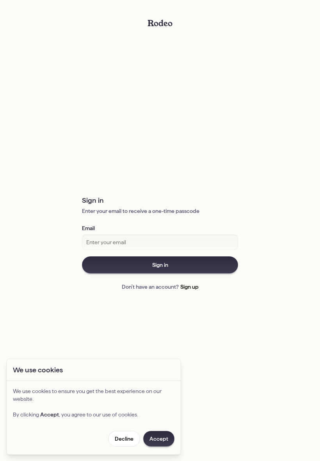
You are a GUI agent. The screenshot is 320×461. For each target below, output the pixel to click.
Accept (158, 439)
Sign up (189, 287)
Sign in (160, 265)
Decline (124, 439)
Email (88, 228)
